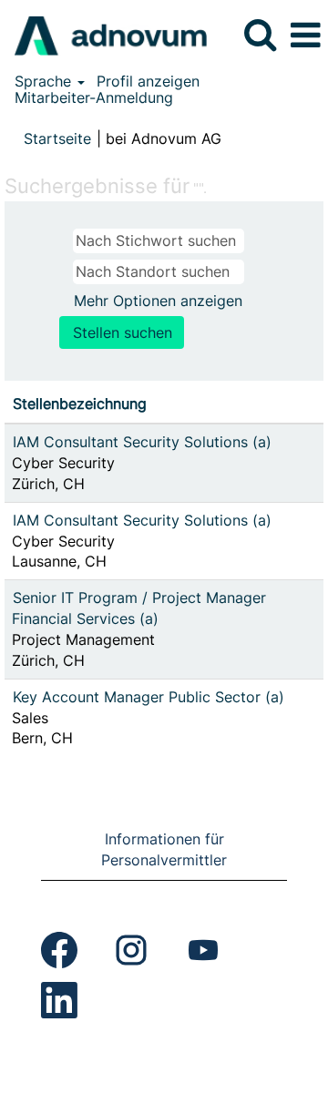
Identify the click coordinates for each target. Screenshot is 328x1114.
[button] (305, 35)
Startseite (57, 138)
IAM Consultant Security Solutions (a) (142, 442)
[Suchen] (259, 34)
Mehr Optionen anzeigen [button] (158, 300)
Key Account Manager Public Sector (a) (148, 697)
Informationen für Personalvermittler (164, 849)
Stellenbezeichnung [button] (80, 403)
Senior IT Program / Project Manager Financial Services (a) (139, 608)
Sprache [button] (45, 81)
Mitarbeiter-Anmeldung (94, 97)
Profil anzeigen (148, 81)
